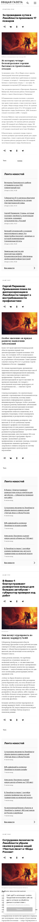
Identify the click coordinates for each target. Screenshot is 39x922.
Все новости (9, 268)
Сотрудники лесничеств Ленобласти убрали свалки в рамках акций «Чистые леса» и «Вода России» (19, 510)
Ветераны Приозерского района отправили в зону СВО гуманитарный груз (17, 185)
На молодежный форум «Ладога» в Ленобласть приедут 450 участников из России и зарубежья (19, 810)
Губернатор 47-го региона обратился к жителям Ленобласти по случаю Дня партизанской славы (19, 200)
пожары (19, 160)
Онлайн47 (21, 364)
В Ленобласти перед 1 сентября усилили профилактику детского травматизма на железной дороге (18, 551)
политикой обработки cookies (18, 905)
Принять (19, 909)
